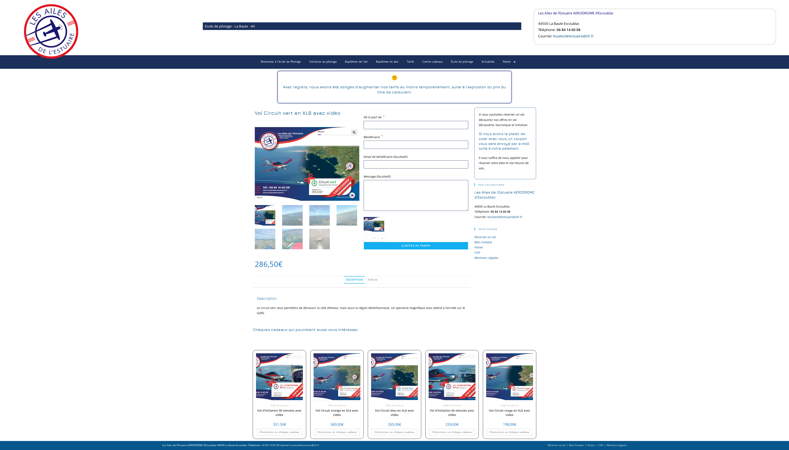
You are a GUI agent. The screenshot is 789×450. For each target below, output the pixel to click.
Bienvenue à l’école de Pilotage (281, 62)
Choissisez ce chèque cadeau (279, 432)
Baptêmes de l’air (356, 62)
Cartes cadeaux (432, 62)
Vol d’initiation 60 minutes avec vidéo (452, 413)
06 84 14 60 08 (270, 445)
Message (377, 176)
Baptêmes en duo (387, 62)
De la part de (374, 117)
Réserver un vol (485, 237)
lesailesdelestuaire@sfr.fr (573, 36)
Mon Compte (483, 242)
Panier (507, 62)
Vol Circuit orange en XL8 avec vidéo (337, 413)
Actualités (488, 62)
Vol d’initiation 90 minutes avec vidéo (279, 413)
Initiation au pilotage (323, 62)
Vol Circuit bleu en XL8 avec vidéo (394, 413)
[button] (354, 132)
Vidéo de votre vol (279, 405)
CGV (477, 252)
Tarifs (410, 62)
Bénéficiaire (373, 136)
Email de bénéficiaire (385, 157)
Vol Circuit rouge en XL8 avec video (509, 413)
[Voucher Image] (374, 224)
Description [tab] (354, 279)
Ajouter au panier (415, 245)
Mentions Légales (486, 258)
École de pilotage (462, 62)
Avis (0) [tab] (372, 279)
